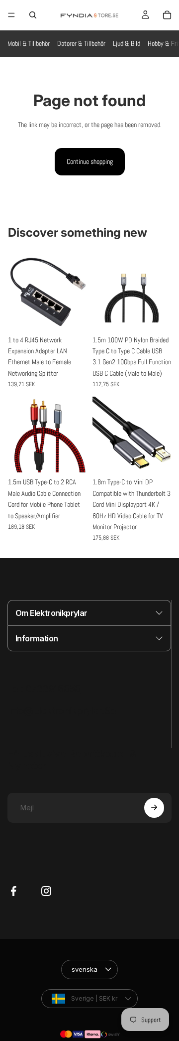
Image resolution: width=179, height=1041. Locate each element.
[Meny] (11, 14)
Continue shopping (90, 161)
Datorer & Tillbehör (81, 43)
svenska (85, 937)
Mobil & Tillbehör (28, 43)
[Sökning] (33, 15)
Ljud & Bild (126, 43)
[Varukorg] (167, 15)
